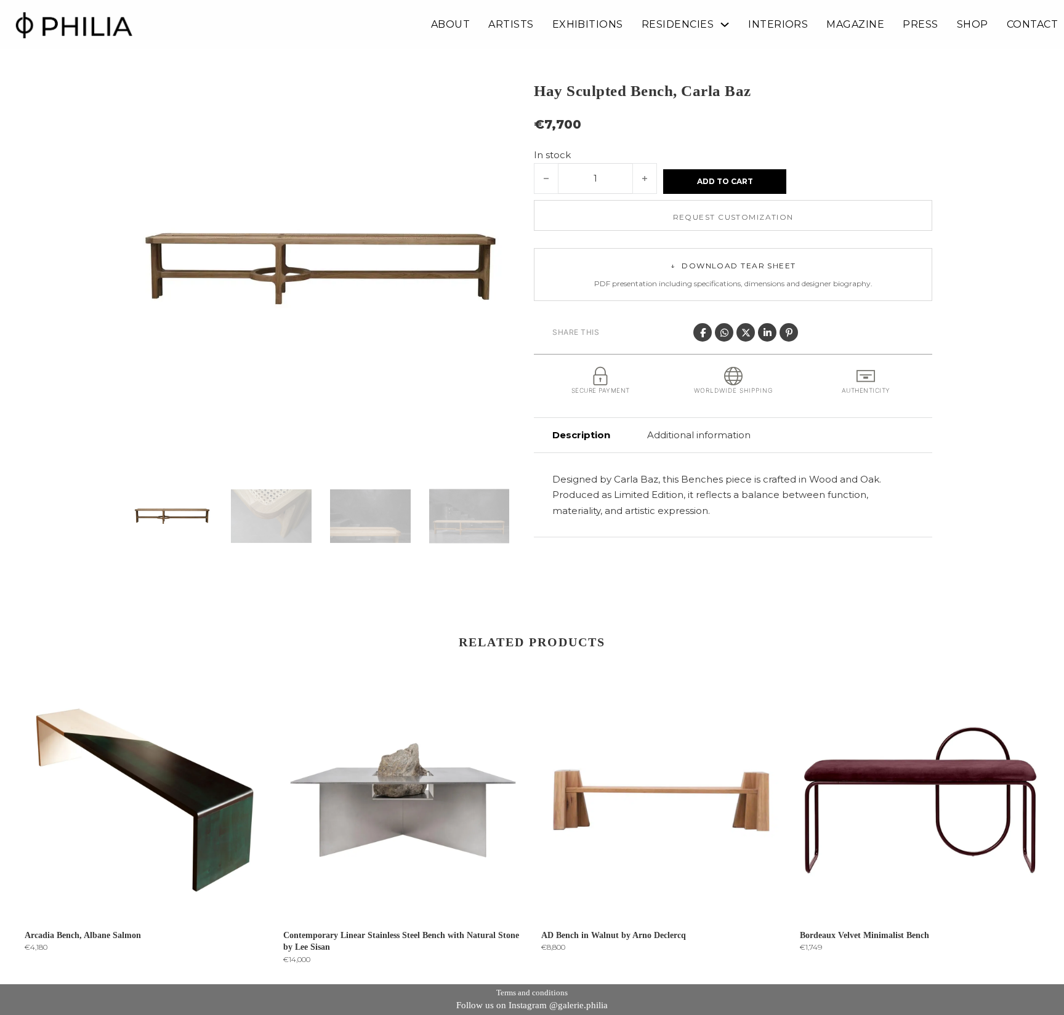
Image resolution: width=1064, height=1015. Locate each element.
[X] (745, 332)
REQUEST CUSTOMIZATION (733, 217)
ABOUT (450, 25)
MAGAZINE (855, 25)
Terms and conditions (532, 992)
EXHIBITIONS (587, 25)
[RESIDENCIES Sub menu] (725, 25)
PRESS (920, 25)
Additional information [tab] (699, 435)
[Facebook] (702, 332)
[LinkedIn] (767, 332)
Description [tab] (581, 435)
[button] (492, 96)
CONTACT (1032, 25)
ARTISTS (510, 25)
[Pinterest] (789, 332)
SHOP (972, 25)
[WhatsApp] (724, 332)
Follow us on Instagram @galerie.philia (532, 1005)
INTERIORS (778, 25)
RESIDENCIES (678, 25)
